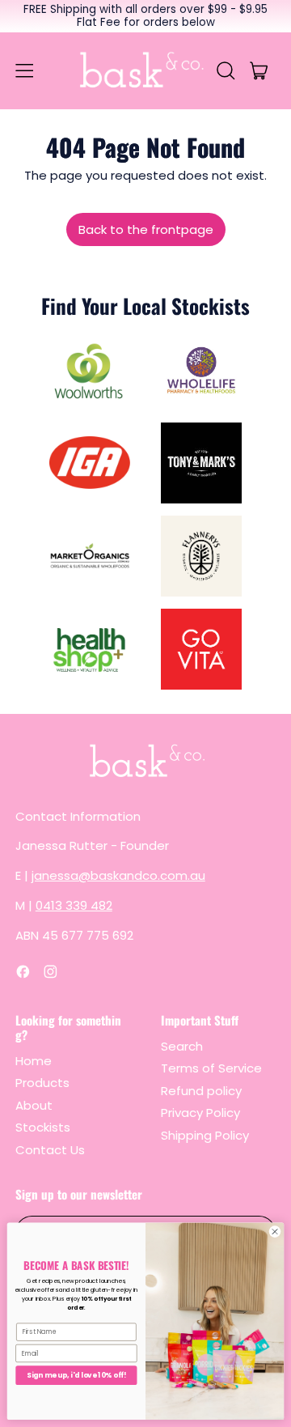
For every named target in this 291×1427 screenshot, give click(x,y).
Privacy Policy (200, 1112)
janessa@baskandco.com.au (118, 875)
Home (33, 1060)
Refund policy (201, 1090)
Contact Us (50, 1149)
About (34, 1105)
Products (42, 1082)
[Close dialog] (274, 1231)
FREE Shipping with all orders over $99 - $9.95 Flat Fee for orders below (145, 16)
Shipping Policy (205, 1135)
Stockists (42, 1127)
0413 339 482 (74, 905)
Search (182, 1046)
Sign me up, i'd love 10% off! (76, 1375)
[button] (225, 70)
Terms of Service (211, 1068)
